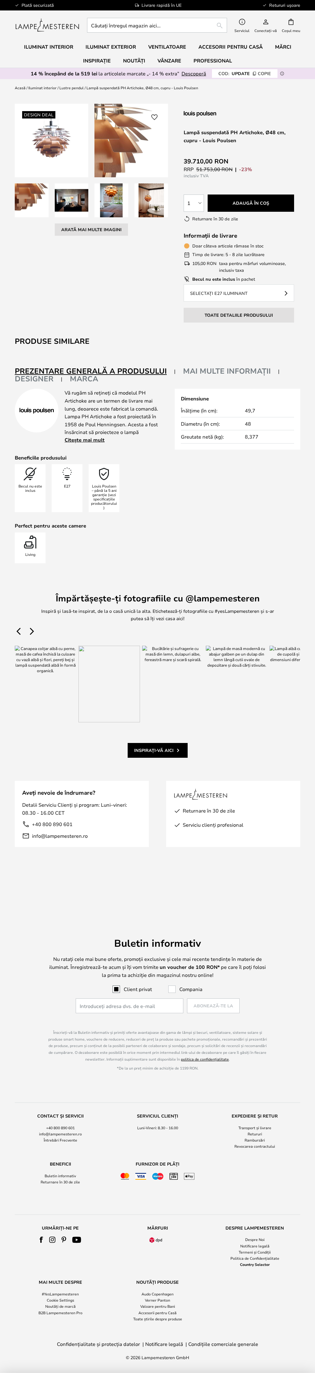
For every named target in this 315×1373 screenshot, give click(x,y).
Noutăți (134, 60)
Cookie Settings (60, 1300)
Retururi (255, 1133)
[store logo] (47, 25)
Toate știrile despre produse (157, 1318)
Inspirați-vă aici (153, 750)
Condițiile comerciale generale (223, 1344)
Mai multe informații (227, 370)
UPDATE (244, 73)
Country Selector (255, 1264)
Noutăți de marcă (60, 1306)
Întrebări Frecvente (60, 1140)
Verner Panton (157, 1300)
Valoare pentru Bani (157, 1306)
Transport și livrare (254, 1127)
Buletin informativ (60, 1175)
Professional (212, 60)
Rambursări (255, 1140)
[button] (32, 200)
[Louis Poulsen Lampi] (216, 114)
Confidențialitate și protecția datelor (98, 1344)
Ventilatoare (167, 46)
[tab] (95, 371)
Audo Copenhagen (157, 1293)
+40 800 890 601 (52, 824)
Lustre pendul (71, 87)
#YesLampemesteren (60, 1293)
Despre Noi (255, 1239)
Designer (34, 378)
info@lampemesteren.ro (60, 836)
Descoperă (193, 73)
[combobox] (157, 25)
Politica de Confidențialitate (254, 1258)
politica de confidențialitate (205, 1059)
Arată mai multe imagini (91, 229)
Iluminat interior (42, 87)
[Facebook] (41, 1240)
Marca (84, 378)
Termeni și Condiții (255, 1252)
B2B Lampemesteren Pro (60, 1312)
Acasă (20, 87)
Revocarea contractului (254, 1146)
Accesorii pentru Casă (157, 1312)
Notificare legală (254, 1245)
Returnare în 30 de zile (60, 1181)
